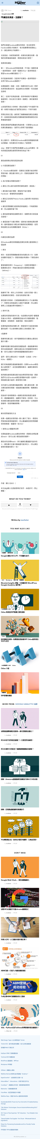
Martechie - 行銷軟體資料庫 (9, 1088)
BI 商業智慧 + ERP (6, 609)
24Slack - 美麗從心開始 (7, 1070)
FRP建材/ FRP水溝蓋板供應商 (9, 1129)
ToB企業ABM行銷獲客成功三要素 (13, 996)
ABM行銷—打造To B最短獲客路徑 (13, 971)
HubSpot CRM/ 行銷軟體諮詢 (9, 1053)
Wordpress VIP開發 (6, 1064)
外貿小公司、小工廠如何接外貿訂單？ (14, 939)
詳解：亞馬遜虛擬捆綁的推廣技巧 (12, 809)
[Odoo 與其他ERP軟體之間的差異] (20, 599)
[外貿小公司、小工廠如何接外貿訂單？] (20, 927)
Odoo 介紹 (5, 668)
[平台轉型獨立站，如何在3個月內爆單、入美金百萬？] (20, 827)
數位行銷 (16, 580)
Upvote (9, 505)
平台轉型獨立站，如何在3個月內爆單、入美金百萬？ (19, 840)
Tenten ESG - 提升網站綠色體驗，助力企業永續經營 (16, 1044)
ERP (13, 609)
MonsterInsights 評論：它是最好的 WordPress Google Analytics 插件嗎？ (19, 584)
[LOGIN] (38, 3)
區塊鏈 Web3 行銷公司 (7, 1047)
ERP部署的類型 (6, 696)
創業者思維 (10, 553)
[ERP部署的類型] (20, 683)
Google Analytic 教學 (26, 704)
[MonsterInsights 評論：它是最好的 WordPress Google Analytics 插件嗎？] (20, 570)
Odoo (3, 636)
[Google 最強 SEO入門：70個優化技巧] (20, 543)
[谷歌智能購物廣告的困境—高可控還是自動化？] (20, 718)
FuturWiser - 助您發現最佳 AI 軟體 (10, 1092)
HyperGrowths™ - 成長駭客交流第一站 (12, 1077)
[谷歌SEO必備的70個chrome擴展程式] (20, 897)
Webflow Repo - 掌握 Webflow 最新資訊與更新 (14, 1096)
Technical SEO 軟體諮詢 (8, 1057)
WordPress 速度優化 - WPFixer (10, 1060)
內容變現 (4, 553)
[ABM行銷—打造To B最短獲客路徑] (20, 958)
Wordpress (9, 580)
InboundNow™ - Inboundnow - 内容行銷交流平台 (15, 1081)
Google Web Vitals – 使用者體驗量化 (15, 880)
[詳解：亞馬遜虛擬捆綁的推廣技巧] (20, 797)
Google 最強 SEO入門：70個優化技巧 (15, 556)
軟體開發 (21, 580)
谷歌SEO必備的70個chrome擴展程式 (14, 909)
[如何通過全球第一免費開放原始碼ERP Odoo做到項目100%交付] (20, 626)
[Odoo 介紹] (20, 656)
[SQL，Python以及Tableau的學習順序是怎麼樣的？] (20, 1015)
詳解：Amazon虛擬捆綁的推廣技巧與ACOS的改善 (19, 779)
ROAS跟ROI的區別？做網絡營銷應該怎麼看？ (17, 749)
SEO (3, 580)
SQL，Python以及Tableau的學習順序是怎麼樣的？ (20, 1028)
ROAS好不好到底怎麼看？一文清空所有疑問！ (17, 740)
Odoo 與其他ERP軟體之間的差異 (13, 612)
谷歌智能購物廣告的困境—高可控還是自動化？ (17, 731)
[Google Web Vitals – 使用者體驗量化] (20, 867)
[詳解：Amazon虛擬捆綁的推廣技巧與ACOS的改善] (20, 766)
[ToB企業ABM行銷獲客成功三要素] (20, 986)
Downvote (31, 505)
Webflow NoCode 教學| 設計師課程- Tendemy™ (14, 1074)
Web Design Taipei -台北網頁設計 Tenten (13, 1040)
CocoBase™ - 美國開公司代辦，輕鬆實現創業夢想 (15, 1085)
